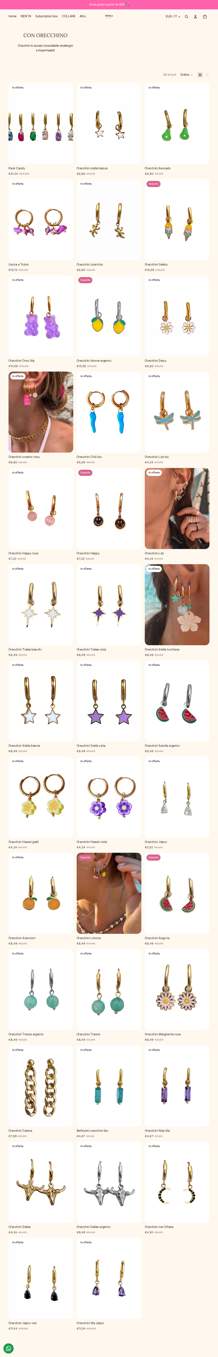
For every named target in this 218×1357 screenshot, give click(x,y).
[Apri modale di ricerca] (186, 16)
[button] (186, 75)
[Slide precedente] (15, 219)
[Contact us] (8, 1348)
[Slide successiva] (66, 219)
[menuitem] (12, 16)
